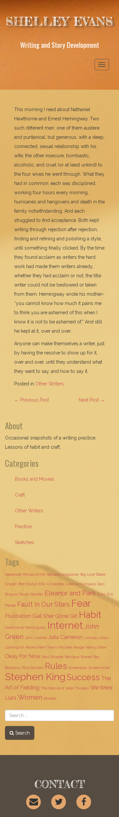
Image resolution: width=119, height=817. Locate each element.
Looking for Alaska (20, 647)
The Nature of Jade (57, 688)
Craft (20, 495)
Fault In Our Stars (43, 604)
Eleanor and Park (70, 593)
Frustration (18, 616)
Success (83, 677)
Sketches (24, 542)
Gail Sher (43, 616)
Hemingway (35, 627)
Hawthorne (14, 627)
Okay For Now (22, 656)
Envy (101, 594)
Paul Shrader (52, 657)
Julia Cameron (65, 637)
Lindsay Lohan (96, 638)
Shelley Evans (59, 21)
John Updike (36, 638)
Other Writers (49, 383)
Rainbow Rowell (78, 657)
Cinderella (55, 584)
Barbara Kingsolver (63, 574)
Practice (23, 526)
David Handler (31, 594)
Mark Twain (47, 647)
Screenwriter (99, 668)
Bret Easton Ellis (32, 584)
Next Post (92, 400)
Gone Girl (66, 616)
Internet (65, 625)
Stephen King (35, 676)
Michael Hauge (71, 647)
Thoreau (82, 688)
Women (30, 697)
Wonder (50, 698)
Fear (81, 603)
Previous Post (31, 400)
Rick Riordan (33, 668)
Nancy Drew (96, 647)
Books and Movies (34, 479)
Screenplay (77, 668)
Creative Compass (80, 584)
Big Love (87, 574)
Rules (56, 666)
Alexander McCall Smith (25, 574)
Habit (90, 614)
